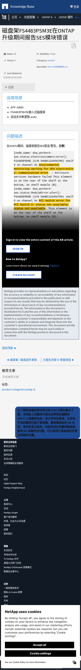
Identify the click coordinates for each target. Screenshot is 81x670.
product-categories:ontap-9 (18, 389)
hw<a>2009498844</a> (58, 66)
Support (54, 265)
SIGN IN (18, 249)
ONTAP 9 (47, 17)
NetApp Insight (11, 512)
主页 (14, 17)
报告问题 (8, 450)
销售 (6, 546)
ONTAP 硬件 (66, 17)
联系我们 (8, 534)
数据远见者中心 (11, 571)
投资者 (7, 525)
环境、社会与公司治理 (14, 521)
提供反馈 (8, 455)
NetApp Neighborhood (14, 488)
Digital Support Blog (13, 483)
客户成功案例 (10, 517)
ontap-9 (51, 60)
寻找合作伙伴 (10, 554)
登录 (76, 6)
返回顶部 (7, 348)
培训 (6, 475)
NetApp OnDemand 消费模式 (18, 567)
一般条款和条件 (11, 588)
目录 (11, 87)
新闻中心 (8, 504)
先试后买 (8, 550)
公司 (6, 500)
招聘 (6, 529)
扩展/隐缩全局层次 (6, 17)
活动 (6, 508)
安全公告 (8, 459)
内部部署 (30, 17)
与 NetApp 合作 (11, 559)
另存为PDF (73, 45)
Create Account (24, 275)
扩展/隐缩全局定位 (77, 16)
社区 (6, 479)
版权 (6, 596)
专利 (6, 601)
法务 (6, 584)
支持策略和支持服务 (13, 463)
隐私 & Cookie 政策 (13, 592)
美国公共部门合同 (12, 563)
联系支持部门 (10, 446)
